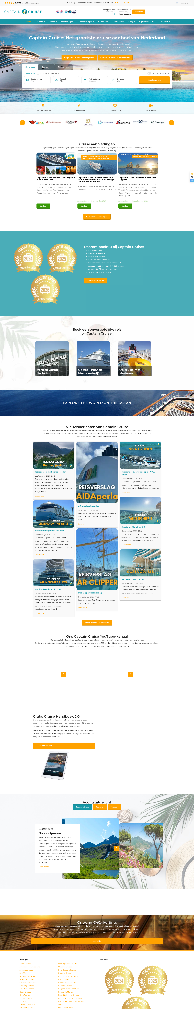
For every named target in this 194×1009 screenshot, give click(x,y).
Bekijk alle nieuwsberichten (97, 622)
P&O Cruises (63, 973)
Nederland (184, 3)
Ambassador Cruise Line (30, 961)
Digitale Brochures (147, 22)
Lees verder (44, 864)
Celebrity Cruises (27, 980)
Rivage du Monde (65, 986)
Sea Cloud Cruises (65, 1002)
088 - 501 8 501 (121, 3)
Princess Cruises (65, 980)
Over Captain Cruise (95, 281)
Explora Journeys (27, 1005)
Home (28, 22)
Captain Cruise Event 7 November (115, 58)
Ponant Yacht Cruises (67, 977)
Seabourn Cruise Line (67, 1005)
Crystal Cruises (26, 992)
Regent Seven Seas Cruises (69, 983)
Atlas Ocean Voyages (28, 970)
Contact (164, 22)
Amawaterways (26, 964)
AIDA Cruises (25, 958)
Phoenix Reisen (64, 967)
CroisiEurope (25, 989)
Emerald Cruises (26, 1002)
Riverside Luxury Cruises (68, 989)
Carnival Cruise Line (28, 977)
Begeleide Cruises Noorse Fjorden (79, 58)
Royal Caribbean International (71, 995)
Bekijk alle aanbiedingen (97, 217)
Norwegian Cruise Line (67, 958)
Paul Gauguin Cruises (67, 964)
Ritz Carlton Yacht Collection (70, 992)
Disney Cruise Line (27, 999)
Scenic (61, 999)
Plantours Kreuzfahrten (68, 970)
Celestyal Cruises (27, 983)
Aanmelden (97, 937)
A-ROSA (23, 967)
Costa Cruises (25, 986)
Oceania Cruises (65, 961)
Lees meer (39, 496)
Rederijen (102, 22)
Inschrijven (138, 12)
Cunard (23, 995)
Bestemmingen (86, 22)
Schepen (114, 804)
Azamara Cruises (27, 973)
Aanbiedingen (67, 22)
